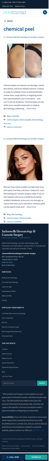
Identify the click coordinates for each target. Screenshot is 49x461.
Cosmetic (15, 116)
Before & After (7, 296)
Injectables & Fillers (9, 291)
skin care (7, 123)
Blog (9, 116)
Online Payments (8, 363)
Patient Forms (20, 6)
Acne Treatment (7, 318)
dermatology (37, 119)
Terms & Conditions (38, 446)
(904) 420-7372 (7, 6)
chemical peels (25, 119)
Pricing (4, 300)
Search (42, 383)
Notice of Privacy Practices (10, 446)
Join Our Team (7, 376)
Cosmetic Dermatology (10, 282)
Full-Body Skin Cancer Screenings (13, 313)
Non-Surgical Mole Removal (11, 331)
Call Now (14, 457)
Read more (31, 108)
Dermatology (16, 214)
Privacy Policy (25, 446)
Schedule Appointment (10, 367)
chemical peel (12, 119)
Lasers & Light (7, 287)
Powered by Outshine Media (11, 448)
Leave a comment (14, 127)
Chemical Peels (7, 336)
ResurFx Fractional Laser (10, 327)
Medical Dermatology (9, 278)
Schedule (36, 457)
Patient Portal (7, 354)
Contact (4, 349)
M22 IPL (4, 322)
